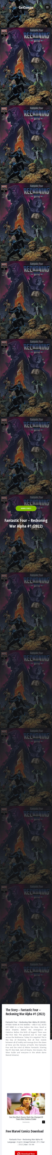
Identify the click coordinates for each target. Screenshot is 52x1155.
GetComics (26, 7)
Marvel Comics (26, 508)
